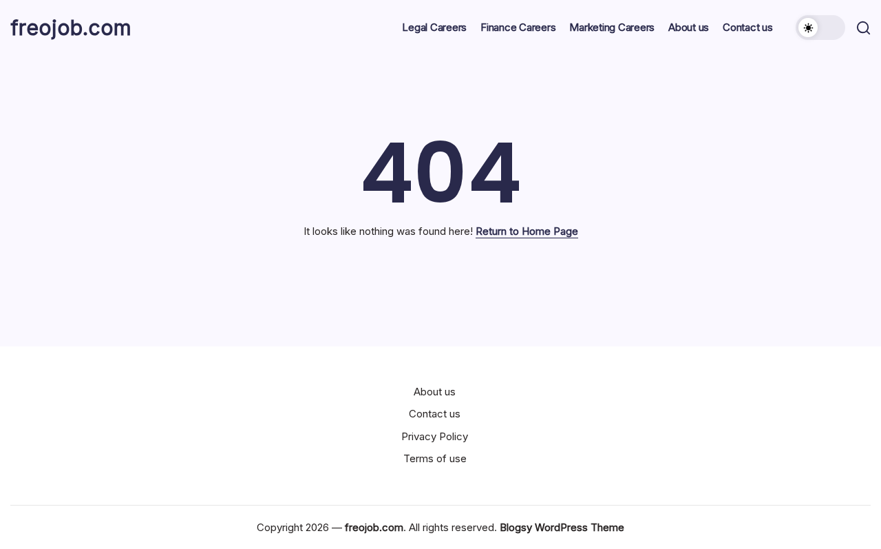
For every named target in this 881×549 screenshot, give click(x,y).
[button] (820, 27)
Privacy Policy (434, 436)
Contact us (434, 413)
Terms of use (435, 458)
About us (435, 391)
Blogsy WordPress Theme (562, 527)
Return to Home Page (527, 231)
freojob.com (70, 27)
